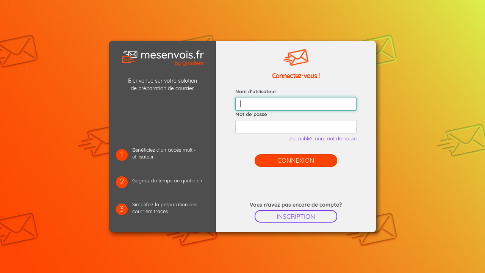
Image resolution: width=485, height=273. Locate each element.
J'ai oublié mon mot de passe (323, 138)
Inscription (296, 216)
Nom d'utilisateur (256, 91)
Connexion (295, 160)
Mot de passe (251, 114)
